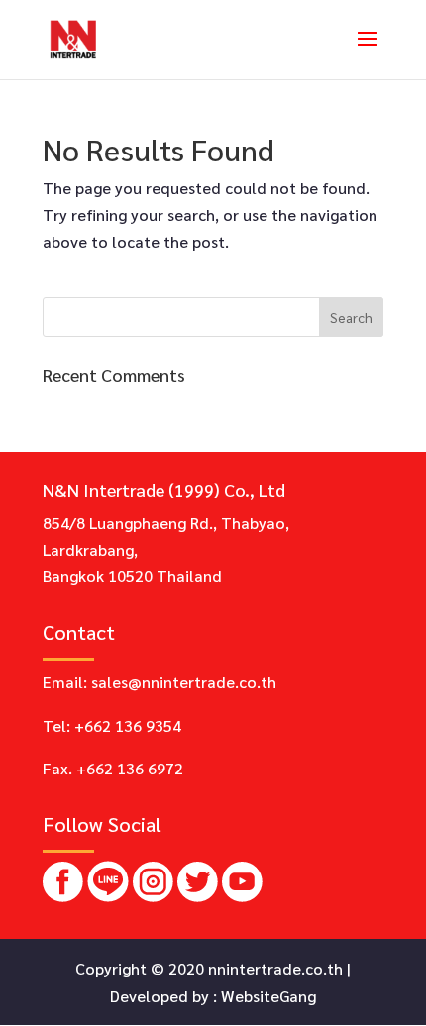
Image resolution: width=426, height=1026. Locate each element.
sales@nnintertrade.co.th (183, 681)
